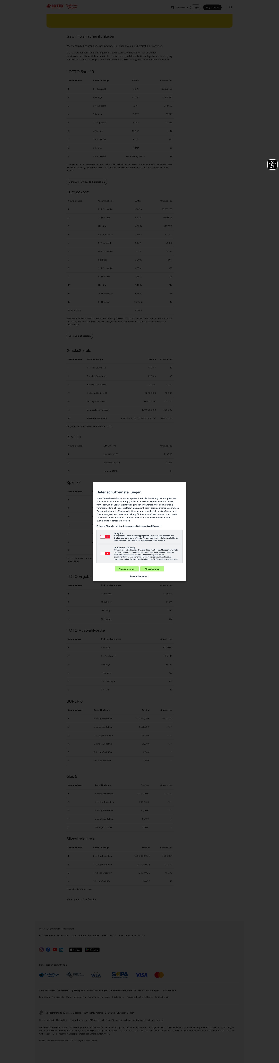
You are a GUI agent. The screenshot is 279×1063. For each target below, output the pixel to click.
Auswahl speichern (139, 576)
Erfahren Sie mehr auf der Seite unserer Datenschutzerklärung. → (129, 526)
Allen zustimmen (127, 569)
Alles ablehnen (152, 569)
